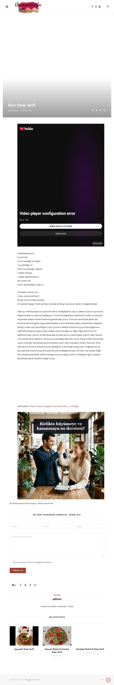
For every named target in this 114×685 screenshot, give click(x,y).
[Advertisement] (57, 34)
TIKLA (70, 606)
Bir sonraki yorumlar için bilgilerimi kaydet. (32, 562)
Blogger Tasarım (32, 679)
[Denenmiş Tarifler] (27, 6)
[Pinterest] (100, 110)
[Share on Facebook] (92, 110)
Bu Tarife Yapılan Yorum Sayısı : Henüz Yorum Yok (31, 503)
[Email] (104, 110)
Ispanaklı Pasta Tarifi (24, 649)
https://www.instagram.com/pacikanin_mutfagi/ (54, 406)
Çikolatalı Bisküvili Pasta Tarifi (90, 649)
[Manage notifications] (108, 680)
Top (102, 679)
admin (14, 110)
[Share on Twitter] (96, 110)
